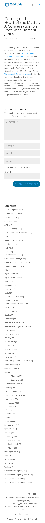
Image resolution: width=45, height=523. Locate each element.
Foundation (9, 311)
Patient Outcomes (11, 380)
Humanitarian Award (12, 322)
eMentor (8, 289)
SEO (6, 417)
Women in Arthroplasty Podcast (17, 474)
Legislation (8, 349)
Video (6, 455)
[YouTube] (34, 494)
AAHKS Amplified (11, 209)
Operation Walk (10, 368)
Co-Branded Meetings (13, 258)
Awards (7, 236)
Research (8, 406)
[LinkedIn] (29, 494)
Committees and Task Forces (16, 262)
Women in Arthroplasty (13, 471)
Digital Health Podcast (13, 277)
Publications (9, 403)
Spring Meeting (10, 429)
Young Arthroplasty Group (15, 478)
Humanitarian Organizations (15, 326)
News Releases (10, 364)
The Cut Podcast (11, 444)
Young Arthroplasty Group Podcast (18, 482)
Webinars (8, 459)
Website (7, 463)
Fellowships (9, 300)
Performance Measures (14, 384)
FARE (6, 293)
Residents (8, 413)
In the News (9, 334)
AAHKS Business (11, 213)
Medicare (8, 353)
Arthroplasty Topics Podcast (15, 232)
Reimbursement (12, 254)
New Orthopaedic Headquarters (17, 361)
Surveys (7, 432)
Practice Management (13, 395)
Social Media (9, 421)
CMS (6, 252)
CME (6, 248)
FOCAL (7, 307)
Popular (7, 387)
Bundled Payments (12, 240)
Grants (7, 315)
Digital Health (9, 274)
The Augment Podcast (13, 440)
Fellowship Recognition (15, 303)
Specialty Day (9, 425)
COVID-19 (8, 270)
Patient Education (11, 376)
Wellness (8, 467)
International (9, 341)
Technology (9, 436)
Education (8, 285)
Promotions (9, 399)
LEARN (7, 345)
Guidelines (8, 319)
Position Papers (10, 391)
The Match (8, 448)
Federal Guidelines (11, 297)
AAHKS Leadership (12, 217)
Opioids (7, 372)
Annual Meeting (22, 38)
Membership (9, 357)
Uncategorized (10, 451)
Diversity (33, 38)
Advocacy (8, 221)
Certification (9, 244)
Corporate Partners (12, 266)
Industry (7, 338)
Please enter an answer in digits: (17, 167)
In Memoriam (10, 330)
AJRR (6, 225)
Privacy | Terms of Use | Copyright (22, 519)
